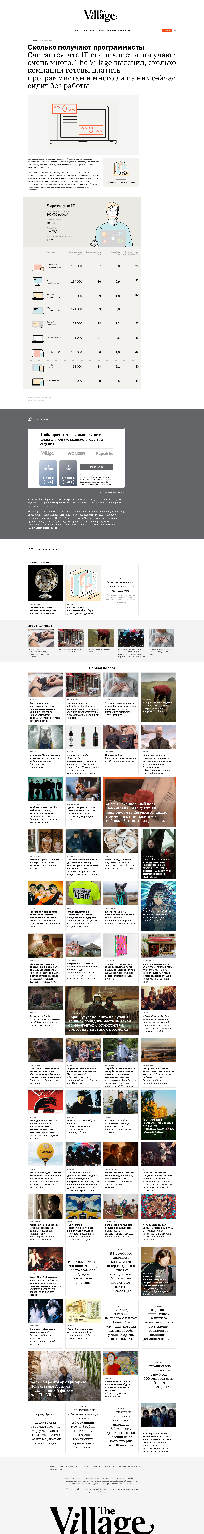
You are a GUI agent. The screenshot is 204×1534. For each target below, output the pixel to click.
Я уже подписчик (40, 419)
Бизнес (92, 30)
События (108, 1378)
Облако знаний (35, 604)
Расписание (71, 1117)
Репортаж (33, 700)
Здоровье (108, 700)
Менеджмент (72, 604)
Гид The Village (73, 700)
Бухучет (70, 752)
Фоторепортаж (74, 1013)
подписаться (96, 467)
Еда (114, 30)
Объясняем (147, 699)
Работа (35, 40)
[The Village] (102, 16)
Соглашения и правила (129, 1466)
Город (77, 30)
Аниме (145, 908)
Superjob (60, 159)
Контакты (109, 1466)
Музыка (32, 908)
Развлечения (104, 30)
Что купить (109, 752)
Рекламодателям (55, 1469)
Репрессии (33, 1117)
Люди (85, 30)
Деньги (32, 1169)
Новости (83, 1258)
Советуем (108, 856)
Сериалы (33, 752)
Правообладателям (91, 1466)
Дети (127, 30)
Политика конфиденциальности (62, 1466)
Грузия (69, 1065)
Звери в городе (110, 908)
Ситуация (70, 908)
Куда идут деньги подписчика (111, 492)
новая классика (35, 804)
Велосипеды (109, 1065)
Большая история (113, 800)
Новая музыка (148, 856)
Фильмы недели (73, 856)
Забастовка (71, 960)
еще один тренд (149, 1117)
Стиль (120, 30)
